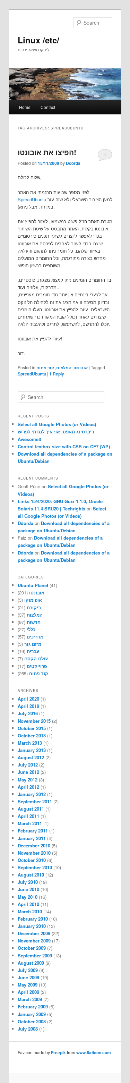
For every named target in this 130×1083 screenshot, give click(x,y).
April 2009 (28, 992)
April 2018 (28, 706)
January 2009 (32, 1014)
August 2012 (31, 757)
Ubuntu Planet (33, 585)
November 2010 (34, 852)
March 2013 (30, 742)
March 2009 (30, 999)
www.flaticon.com (93, 1052)
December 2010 (34, 845)
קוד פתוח (45, 367)
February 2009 (33, 1006)
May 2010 (27, 897)
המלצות (63, 367)
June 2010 (28, 889)
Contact (48, 107)
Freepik (58, 1052)
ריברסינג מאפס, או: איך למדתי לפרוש (56, 431)
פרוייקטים (37, 666)
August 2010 (31, 874)
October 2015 (32, 728)
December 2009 (34, 933)
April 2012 (28, 787)
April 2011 (28, 816)
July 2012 (28, 764)
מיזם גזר (32, 644)
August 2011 (31, 808)
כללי (31, 629)
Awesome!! (29, 439)
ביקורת (34, 607)
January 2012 (32, 794)
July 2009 (28, 970)
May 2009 (27, 984)
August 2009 (31, 962)
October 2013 (32, 735)
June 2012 (28, 772)
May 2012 (27, 779)
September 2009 (35, 955)
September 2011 (35, 801)
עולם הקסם (36, 658)
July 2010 (28, 882)
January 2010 (32, 926)
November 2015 (34, 721)
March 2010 (30, 911)
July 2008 (28, 1028)
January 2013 (32, 750)
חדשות (34, 622)
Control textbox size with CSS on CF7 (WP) (64, 446)
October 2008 (32, 1021)
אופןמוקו (33, 600)
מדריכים (35, 636)
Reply (56, 374)
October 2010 (32, 860)
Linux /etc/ (38, 40)
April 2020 (28, 698)
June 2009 (28, 977)
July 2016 (28, 713)
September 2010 (35, 867)
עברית (33, 651)
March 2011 (30, 823)
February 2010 (33, 918)
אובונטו (80, 367)
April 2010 (28, 904)
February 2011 (33, 830)
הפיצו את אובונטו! (47, 152)
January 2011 (32, 838)
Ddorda (73, 163)
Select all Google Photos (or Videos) (57, 424)
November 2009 (34, 940)
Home (25, 107)
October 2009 (32, 948)
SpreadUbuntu (32, 199)
